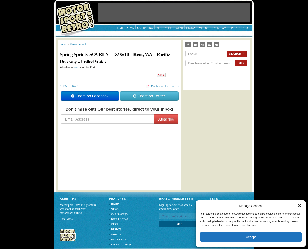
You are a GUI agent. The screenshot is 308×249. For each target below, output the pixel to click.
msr (76, 67)
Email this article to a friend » (165, 86)
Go (241, 63)
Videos (203, 28)
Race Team (219, 28)
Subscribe (165, 119)
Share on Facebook (92, 96)
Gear (179, 28)
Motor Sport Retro (77, 15)
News (130, 28)
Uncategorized (78, 44)
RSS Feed (209, 44)
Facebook (188, 44)
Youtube (195, 44)
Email (216, 44)
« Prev (63, 85)
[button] (300, 206)
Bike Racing (164, 28)
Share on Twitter (151, 96)
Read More (66, 219)
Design (191, 28)
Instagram (202, 44)
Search (236, 53)
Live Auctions (239, 28)
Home (119, 28)
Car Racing (145, 28)
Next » (74, 85)
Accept (251, 237)
